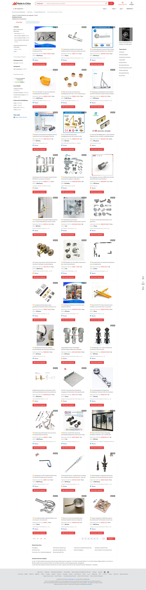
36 (41, 538)
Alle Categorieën (18, 8)
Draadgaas (35, 548)
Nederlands (94, 574)
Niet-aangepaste (20, 69)
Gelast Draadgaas (78, 550)
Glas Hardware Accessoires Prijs (103, 550)
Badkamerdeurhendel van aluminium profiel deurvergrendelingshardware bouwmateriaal (44, 391)
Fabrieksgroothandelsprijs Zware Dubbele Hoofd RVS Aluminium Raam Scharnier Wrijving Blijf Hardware (102, 93)
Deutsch (59, 574)
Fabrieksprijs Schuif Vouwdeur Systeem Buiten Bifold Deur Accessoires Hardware (45, 178)
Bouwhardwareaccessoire (126, 67)
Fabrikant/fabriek (21, 92)
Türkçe (110, 574)
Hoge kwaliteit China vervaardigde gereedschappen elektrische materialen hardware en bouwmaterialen (71, 348)
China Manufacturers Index (69, 576)
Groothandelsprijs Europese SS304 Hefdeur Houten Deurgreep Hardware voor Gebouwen (102, 50)
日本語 (42, 574)
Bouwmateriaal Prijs (58, 552)
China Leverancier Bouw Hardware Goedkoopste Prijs (42, 50)
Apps (121, 8)
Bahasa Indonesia (124, 574)
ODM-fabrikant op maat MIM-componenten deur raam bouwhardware (73, 263)
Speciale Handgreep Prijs (59, 550)
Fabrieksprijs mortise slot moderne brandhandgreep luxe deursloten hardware (44, 348)
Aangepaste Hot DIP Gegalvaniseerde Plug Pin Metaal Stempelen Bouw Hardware (44, 476)
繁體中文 (37, 574)
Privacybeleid (67, 572)
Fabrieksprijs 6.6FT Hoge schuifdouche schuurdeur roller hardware (101, 348)
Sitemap (94, 572)
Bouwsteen (122, 75)
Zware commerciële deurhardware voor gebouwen (101, 220)
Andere (17, 97)
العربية (88, 574)
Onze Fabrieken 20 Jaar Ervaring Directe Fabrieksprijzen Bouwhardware (44, 92)
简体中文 (31, 574)
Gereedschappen (123, 54)
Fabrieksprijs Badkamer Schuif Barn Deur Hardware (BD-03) (72, 306)
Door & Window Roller (21, 38)
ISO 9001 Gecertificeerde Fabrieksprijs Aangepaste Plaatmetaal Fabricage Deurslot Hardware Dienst (72, 391)
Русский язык (77, 574)
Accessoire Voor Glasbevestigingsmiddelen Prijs (42, 552)
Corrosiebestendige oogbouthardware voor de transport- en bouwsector (45, 519)
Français (48, 574)
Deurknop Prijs (36, 550)
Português (65, 574)
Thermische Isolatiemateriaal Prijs (83, 548)
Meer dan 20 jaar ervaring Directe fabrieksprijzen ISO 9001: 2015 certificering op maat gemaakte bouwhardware (73, 93)
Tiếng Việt (115, 574)
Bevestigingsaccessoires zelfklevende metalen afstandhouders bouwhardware (102, 178)
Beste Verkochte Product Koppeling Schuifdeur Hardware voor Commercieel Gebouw (100, 434)
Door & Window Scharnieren (21, 41)
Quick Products (58, 576)
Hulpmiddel (122, 60)
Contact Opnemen (40, 64)
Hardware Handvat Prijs (101, 548)
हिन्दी (100, 574)
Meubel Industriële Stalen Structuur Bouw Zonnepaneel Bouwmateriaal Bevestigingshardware (44, 434)
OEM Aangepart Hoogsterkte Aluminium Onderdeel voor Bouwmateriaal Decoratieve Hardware (101, 476)
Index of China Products (83, 576)
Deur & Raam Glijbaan (21, 35)
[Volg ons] (108, 572)
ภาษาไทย (105, 574)
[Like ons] (105, 572)
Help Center (40, 572)
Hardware (121, 52)
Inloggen (131, 4)
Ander (15, 51)
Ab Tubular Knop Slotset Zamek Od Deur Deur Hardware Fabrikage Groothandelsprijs (44, 263)
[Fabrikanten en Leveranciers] (21, 3)
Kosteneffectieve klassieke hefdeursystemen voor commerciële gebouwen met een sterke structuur (45, 220)
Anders (17, 109)
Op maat (18, 63)
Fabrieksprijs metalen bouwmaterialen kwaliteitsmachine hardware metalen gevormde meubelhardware (73, 50)
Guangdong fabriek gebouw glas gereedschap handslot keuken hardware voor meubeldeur (44, 306)
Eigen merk (19, 107)
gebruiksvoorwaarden (87, 584)
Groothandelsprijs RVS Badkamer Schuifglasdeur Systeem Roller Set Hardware (101, 391)
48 (45, 538)
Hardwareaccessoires (124, 57)
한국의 (84, 574)
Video (56, 27)
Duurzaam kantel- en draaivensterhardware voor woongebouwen (102, 263)
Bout (17, 49)
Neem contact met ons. (21, 117)
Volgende (110, 538)
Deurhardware (123, 62)
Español (53, 574)
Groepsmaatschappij (21, 95)
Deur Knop (19, 33)
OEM (18, 105)
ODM (18, 103)
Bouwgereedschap (124, 65)
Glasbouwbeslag (123, 70)
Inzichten (100, 572)
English (26, 574)
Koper (104, 8)
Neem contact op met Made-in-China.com (81, 572)
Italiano (71, 574)
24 (37, 538)
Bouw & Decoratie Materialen (18, 30)
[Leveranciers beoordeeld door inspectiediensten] (21, 79)
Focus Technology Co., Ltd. (71, 579)
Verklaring (46, 572)
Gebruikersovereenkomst (56, 572)
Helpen (114, 8)
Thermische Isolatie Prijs (59, 548)
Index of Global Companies (96, 576)
